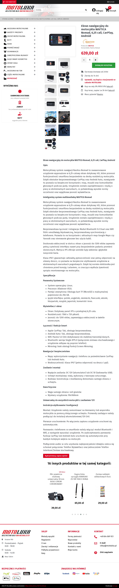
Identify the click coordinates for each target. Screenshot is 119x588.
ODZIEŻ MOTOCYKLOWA (16, 36)
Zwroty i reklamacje (49, 546)
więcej (109, 86)
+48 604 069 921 (106, 536)
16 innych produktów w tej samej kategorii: (79, 463)
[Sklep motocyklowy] (19, 9)
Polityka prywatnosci (50, 550)
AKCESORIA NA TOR (14, 71)
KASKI (9, 44)
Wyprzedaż (12, 78)
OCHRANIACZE (12, 51)
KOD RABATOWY (10, 2)
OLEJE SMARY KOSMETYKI (17, 59)
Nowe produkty (74, 543)
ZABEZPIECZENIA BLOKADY (17, 55)
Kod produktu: (85, 48)
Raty (43, 553)
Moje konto (72, 550)
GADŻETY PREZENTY (15, 32)
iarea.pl (114, 586)
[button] (72, 514)
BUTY (9, 40)
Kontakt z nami (74, 546)
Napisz (100, 94)
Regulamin (45, 540)
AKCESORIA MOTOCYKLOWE (17, 28)
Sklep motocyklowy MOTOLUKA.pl (35, 586)
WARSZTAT (11, 67)
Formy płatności (74, 536)
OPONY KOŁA (12, 63)
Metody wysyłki (47, 536)
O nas (43, 543)
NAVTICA (91, 46)
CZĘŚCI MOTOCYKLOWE (16, 74)
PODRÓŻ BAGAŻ (13, 48)
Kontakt (111, 2)
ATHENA (109, 472)
